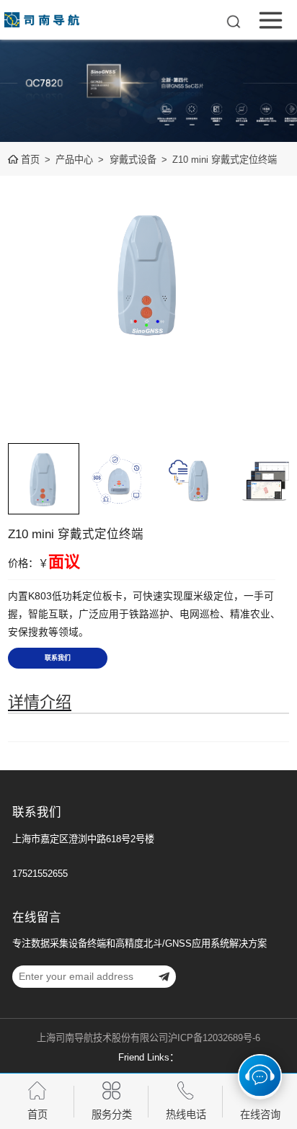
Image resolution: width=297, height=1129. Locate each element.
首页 (30, 159)
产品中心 (74, 159)
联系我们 (58, 657)
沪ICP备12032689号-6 (214, 1037)
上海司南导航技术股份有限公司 (102, 1037)
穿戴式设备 (133, 159)
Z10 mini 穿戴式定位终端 (224, 159)
